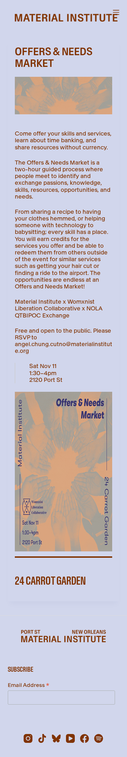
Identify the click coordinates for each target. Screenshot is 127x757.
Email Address (28, 685)
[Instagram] (28, 738)
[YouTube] (70, 738)
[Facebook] (84, 738)
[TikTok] (42, 738)
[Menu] (116, 12)
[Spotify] (98, 738)
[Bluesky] (56, 738)
